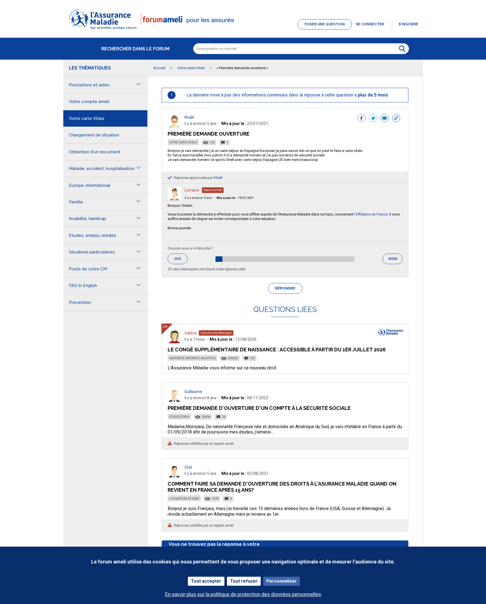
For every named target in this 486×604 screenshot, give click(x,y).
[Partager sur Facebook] (361, 119)
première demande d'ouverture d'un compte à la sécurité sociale (259, 408)
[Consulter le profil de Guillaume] (174, 400)
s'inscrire (408, 24)
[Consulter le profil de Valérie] (174, 341)
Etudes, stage (179, 416)
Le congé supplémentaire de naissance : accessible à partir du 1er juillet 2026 (277, 349)
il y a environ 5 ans (198, 198)
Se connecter (370, 24)
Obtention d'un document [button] (94, 151)
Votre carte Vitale (183, 142)
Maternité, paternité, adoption (192, 358)
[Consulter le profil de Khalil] (174, 126)
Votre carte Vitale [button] (86, 118)
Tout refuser (244, 581)
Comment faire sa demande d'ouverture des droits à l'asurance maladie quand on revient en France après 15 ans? (282, 487)
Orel (188, 467)
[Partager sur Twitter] (373, 119)
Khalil (189, 117)
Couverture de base (184, 498)
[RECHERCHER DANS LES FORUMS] (402, 48)
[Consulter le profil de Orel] (174, 476)
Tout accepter (206, 581)
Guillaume (193, 391)
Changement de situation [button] (94, 135)
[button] (243, 30)
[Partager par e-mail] (385, 119)
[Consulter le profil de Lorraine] (174, 198)
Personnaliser (281, 581)
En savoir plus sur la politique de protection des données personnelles (243, 594)
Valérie (190, 333)
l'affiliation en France (371, 214)
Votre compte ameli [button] (89, 101)
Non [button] (395, 260)
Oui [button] (181, 259)
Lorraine (191, 190)
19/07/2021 (235, 198)
